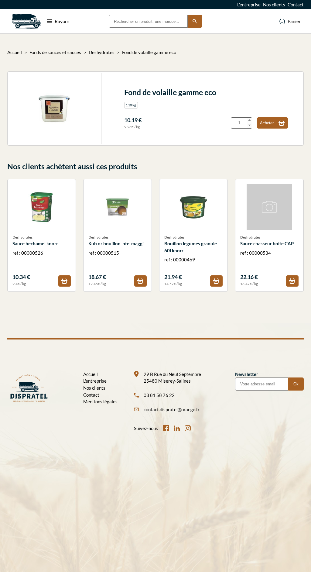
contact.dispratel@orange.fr (172, 409)
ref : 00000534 (267, 260)
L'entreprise (249, 4)
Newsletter (246, 374)
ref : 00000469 (190, 260)
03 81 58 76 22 (159, 395)
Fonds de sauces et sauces (55, 52)
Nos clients (274, 4)
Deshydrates (101, 52)
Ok (296, 384)
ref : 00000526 (35, 260)
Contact (296, 4)
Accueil (14, 52)
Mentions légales (100, 401)
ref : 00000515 (116, 260)
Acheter (267, 123)
